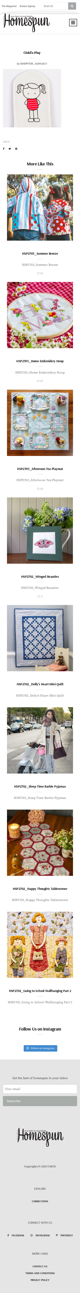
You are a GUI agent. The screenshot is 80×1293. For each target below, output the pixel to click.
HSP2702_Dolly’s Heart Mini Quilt (40, 684)
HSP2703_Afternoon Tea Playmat (40, 468)
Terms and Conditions (40, 1273)
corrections (40, 1201)
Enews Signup (27, 6)
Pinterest (67, 1235)
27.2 (40, 596)
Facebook (18, 1235)
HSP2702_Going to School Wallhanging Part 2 (40, 990)
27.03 (40, 273)
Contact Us (40, 1266)
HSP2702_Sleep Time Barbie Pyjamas (40, 786)
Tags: (6, 142)
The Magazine (9, 6)
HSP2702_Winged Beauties (40, 576)
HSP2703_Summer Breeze (40, 253)
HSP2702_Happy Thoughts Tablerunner (40, 888)
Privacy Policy (40, 1280)
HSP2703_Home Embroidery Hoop (39, 361)
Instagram (43, 1235)
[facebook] (3, 148)
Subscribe (13, 1101)
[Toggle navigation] (73, 22)
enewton (26, 63)
